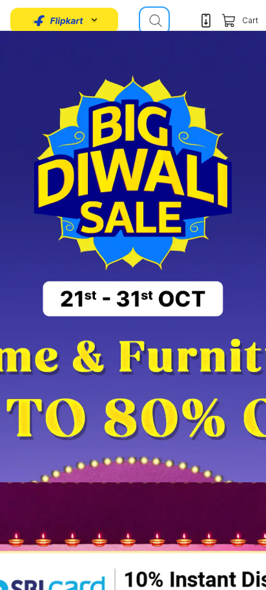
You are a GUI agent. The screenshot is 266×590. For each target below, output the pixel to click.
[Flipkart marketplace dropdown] (58, 20)
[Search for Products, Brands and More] (154, 21)
